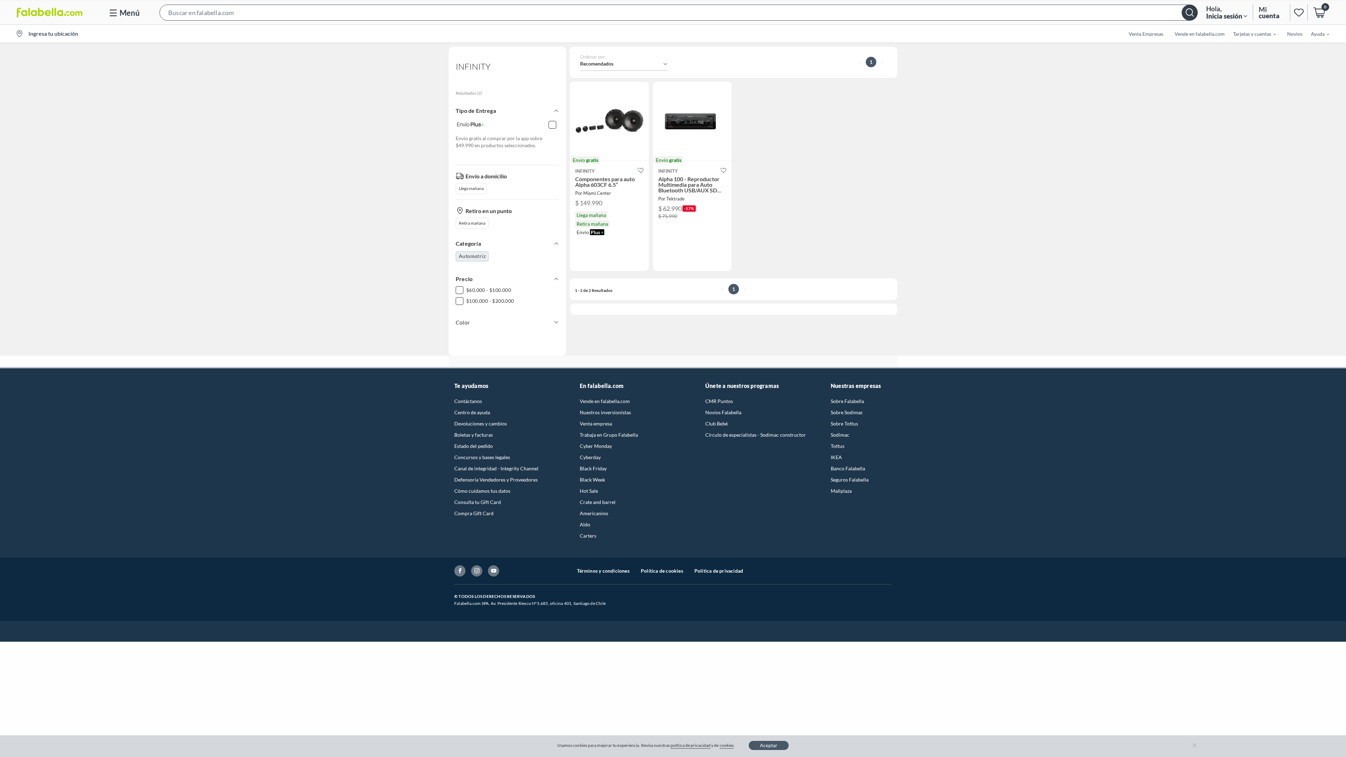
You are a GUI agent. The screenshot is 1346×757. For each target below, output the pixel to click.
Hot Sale (589, 491)
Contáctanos (468, 401)
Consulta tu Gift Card (477, 502)
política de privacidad (691, 745)
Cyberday (590, 457)
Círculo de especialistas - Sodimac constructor (755, 435)
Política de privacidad (718, 571)
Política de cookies (662, 571)
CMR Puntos (719, 401)
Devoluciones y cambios (480, 424)
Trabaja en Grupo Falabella (609, 435)
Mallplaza (841, 491)
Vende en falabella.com (605, 401)
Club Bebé (716, 424)
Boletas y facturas (473, 435)
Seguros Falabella (850, 480)
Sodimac (840, 435)
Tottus (837, 446)
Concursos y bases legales (482, 457)
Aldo (585, 524)
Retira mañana (472, 223)
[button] (678, 12)
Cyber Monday (596, 446)
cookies (727, 745)
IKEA (836, 457)
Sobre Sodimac (847, 412)
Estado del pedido (473, 446)
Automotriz (472, 256)
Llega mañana (471, 188)
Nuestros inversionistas (605, 412)
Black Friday (593, 468)
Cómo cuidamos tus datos (482, 491)
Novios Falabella (723, 412)
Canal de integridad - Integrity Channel (496, 468)
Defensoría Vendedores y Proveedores (496, 480)
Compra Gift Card (474, 513)
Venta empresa (596, 424)
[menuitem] (1250, 33)
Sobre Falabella (847, 401)
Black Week (592, 480)
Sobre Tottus (844, 424)
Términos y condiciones (603, 571)
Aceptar (768, 745)
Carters (588, 536)
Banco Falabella (848, 468)
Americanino (594, 513)
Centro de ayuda (472, 412)
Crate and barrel (598, 502)
